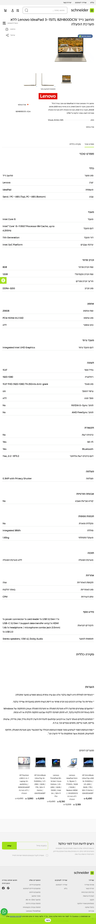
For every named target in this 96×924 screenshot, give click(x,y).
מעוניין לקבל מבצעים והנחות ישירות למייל (28, 855)
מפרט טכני (89, 144)
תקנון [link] (92, 900)
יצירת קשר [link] (67, 3)
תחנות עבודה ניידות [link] (33, 903)
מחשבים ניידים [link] (35, 885)
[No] (93, 918)
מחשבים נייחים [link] (34, 892)
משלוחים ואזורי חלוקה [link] (85, 903)
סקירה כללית (75, 144)
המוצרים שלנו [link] (34, 880)
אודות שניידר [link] (89, 885)
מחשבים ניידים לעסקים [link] (31, 888)
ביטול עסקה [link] (89, 907)
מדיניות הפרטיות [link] (87, 892)
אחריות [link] (91, 911)
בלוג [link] (65, 888)
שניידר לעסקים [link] (80, 3)
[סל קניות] (5, 10)
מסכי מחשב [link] (36, 896)
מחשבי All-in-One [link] (33, 900)
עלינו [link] (92, 3)
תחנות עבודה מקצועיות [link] (31, 907)
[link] (3, 280)
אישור (48, 920)
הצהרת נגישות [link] (88, 896)
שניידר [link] (91, 880)
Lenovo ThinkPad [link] (33, 911)
